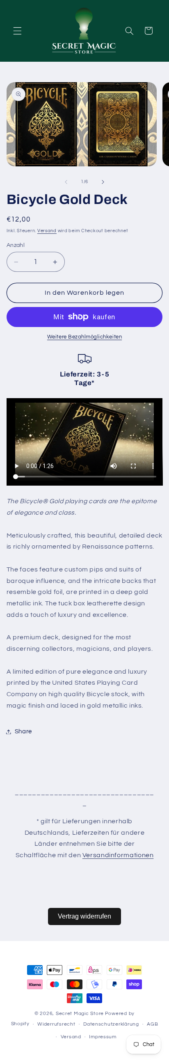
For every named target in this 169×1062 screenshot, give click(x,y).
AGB (152, 1024)
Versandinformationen (118, 855)
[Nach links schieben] (66, 182)
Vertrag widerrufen (84, 916)
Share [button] (23, 731)
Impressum (102, 1037)
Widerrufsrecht (56, 1024)
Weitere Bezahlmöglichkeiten (84, 337)
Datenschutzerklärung (111, 1024)
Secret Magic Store (80, 1013)
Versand (47, 231)
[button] (17, 30)
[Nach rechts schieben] (103, 182)
